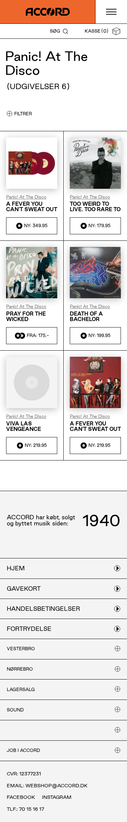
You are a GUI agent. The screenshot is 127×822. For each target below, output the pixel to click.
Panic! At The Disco (26, 197)
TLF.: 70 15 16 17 (25, 809)
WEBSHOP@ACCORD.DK (56, 785)
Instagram (56, 797)
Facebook (21, 797)
